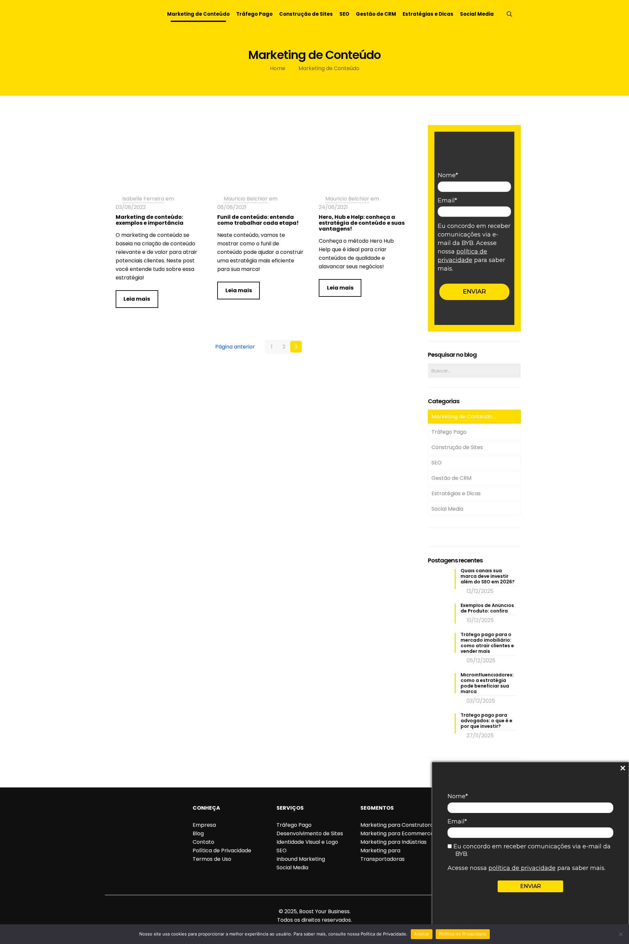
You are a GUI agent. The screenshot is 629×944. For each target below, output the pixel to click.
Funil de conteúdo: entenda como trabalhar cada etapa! (258, 220)
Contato (203, 842)
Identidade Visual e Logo (307, 842)
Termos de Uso (212, 859)
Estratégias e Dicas (456, 493)
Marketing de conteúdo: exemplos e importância (149, 220)
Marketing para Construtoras (398, 825)
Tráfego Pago (449, 432)
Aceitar (421, 933)
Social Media (447, 509)
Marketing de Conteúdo (328, 68)
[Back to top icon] (314, 903)
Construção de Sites (457, 447)
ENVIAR (530, 886)
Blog (198, 833)
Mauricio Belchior (246, 198)
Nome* (458, 796)
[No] (621, 934)
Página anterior (235, 346)
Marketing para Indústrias (393, 842)
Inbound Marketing (300, 859)
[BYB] (128, 14)
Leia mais (137, 299)
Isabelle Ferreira (143, 198)
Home (277, 68)
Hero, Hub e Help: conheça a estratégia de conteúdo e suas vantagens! (362, 223)
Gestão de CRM (451, 478)
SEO (436, 462)
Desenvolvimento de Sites (309, 833)
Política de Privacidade (222, 850)
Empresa (204, 825)
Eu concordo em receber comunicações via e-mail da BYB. (531, 850)
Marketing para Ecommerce (397, 833)
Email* (457, 821)
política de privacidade (522, 868)
